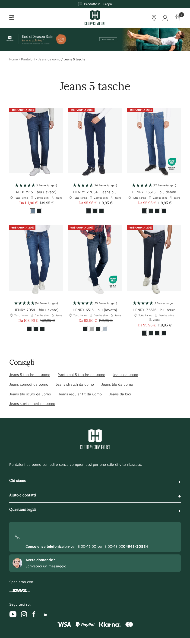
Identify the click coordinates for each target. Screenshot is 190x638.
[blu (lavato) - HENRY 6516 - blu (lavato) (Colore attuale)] (85, 328)
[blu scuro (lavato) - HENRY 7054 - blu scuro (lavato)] (35, 328)
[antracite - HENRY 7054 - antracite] (42, 328)
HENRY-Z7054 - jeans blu (95, 192)
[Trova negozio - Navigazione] (154, 18)
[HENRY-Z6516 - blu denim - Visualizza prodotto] (154, 143)
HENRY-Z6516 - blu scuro (154, 310)
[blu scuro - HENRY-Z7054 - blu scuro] (101, 210)
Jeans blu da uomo (117, 384)
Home (13, 59)
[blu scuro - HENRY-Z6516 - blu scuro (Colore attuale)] (144, 333)
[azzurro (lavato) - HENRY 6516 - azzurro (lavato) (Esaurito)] (104, 328)
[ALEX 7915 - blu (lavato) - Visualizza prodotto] (36, 143)
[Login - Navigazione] (165, 18)
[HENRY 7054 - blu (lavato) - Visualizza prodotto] (36, 261)
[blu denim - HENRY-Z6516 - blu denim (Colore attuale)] (144, 210)
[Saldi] (95, 39)
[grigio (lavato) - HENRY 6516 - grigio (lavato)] (98, 328)
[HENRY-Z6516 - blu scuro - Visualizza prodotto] (154, 261)
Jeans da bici (120, 394)
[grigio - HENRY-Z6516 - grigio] (150, 210)
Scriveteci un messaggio (45, 566)
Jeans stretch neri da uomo (32, 403)
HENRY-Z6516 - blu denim (154, 192)
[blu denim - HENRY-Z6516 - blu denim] (163, 333)
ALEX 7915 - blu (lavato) (36, 192)
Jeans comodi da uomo (28, 384)
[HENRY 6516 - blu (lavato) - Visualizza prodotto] (95, 261)
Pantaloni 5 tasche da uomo (81, 374)
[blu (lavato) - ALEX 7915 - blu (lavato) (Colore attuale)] (32, 210)
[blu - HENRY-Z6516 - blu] (163, 210)
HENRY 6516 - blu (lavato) (95, 310)
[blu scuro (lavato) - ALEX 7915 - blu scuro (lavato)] (39, 210)
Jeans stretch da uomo (75, 384)
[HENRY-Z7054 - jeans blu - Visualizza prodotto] (95, 143)
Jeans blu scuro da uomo (30, 394)
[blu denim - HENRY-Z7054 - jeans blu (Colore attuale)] (88, 210)
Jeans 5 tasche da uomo (29, 374)
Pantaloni (28, 59)
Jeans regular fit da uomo (80, 394)
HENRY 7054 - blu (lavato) (36, 310)
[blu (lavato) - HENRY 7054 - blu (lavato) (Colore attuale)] (29, 328)
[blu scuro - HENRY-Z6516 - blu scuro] (157, 210)
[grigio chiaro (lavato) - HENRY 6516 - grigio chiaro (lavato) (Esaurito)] (91, 328)
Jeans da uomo (49, 59)
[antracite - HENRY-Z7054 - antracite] (95, 210)
